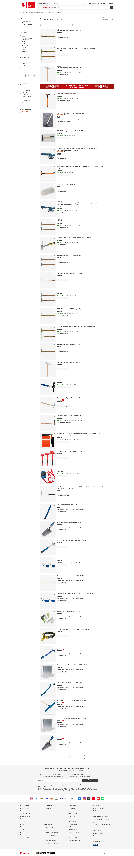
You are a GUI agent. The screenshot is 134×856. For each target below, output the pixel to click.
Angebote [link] (72, 808)
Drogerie (24, 826)
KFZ (22, 832)
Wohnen (24, 821)
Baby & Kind (24, 818)
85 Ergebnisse (59, 19)
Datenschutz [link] (79, 853)
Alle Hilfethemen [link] (50, 827)
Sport (23, 829)
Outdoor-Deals (25, 808)
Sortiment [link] (72, 816)
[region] (29, 65)
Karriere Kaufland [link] (99, 833)
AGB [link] (85, 853)
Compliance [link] (72, 853)
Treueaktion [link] (73, 821)
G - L (47, 813)
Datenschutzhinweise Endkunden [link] (102, 824)
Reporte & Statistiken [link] (100, 808)
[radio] (27, 64)
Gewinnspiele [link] (73, 824)
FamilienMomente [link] (74, 829)
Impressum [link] (65, 853)
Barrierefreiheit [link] (111, 853)
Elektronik (24, 811)
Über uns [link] (97, 811)
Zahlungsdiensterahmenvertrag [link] (102, 819)
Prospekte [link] (72, 811)
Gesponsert (59, 46)
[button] (44, 25)
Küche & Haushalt (26, 816)
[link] (57, 3)
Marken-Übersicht (26, 837)
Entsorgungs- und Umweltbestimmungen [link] (97, 853)
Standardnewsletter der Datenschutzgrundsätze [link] (46, 785)
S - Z (47, 818)
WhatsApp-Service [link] (74, 832)
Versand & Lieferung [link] (51, 840)
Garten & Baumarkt (26, 813)
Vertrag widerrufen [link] (50, 835)
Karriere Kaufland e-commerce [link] (102, 835)
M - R (47, 816)
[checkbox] (27, 22)
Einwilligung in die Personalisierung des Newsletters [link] (47, 789)
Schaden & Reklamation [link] (51, 838)
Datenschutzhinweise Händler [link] (102, 822)
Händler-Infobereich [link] (75, 840)
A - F (47, 811)
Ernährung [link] (72, 826)
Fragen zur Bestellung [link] (51, 830)
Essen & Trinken (25, 834)
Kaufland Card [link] (73, 813)
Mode (23, 824)
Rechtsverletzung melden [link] (52, 843)
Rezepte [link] (72, 818)
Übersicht (48, 808)
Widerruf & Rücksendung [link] (52, 832)
